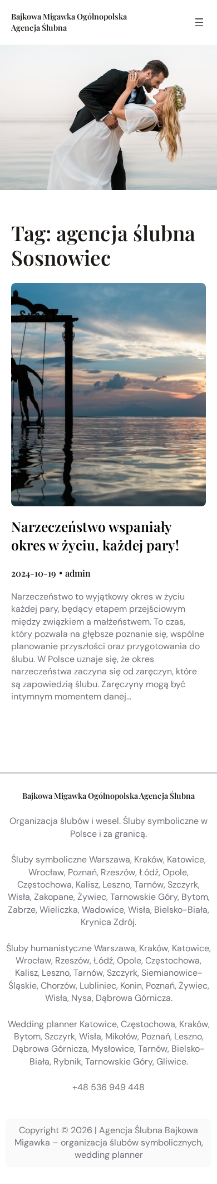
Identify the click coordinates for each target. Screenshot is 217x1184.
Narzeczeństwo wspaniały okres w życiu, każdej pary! (95, 535)
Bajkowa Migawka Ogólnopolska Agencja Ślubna (108, 795)
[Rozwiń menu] (199, 22)
